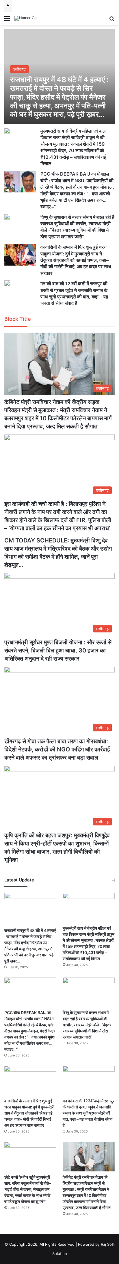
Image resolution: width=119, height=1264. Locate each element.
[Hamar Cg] (25, 18)
